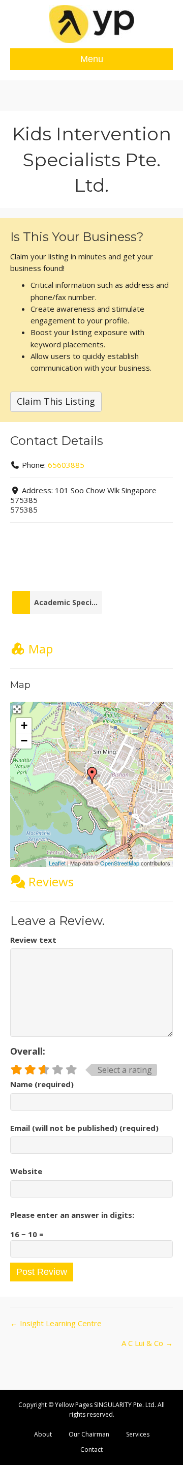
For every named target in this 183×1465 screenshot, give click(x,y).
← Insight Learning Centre (56, 1323)
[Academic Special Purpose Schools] (21, 602)
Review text (33, 940)
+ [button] (24, 725)
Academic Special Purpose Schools (66, 602)
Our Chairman (89, 1434)
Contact (91, 1449)
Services (137, 1434)
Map (40, 648)
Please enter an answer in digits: (72, 1215)
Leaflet (57, 863)
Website (26, 1171)
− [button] (24, 740)
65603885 (66, 465)
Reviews (51, 881)
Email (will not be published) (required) (84, 1128)
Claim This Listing (56, 401)
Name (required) (42, 1084)
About (43, 1434)
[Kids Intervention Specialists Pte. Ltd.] (92, 775)
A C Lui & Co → (147, 1343)
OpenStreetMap (119, 863)
